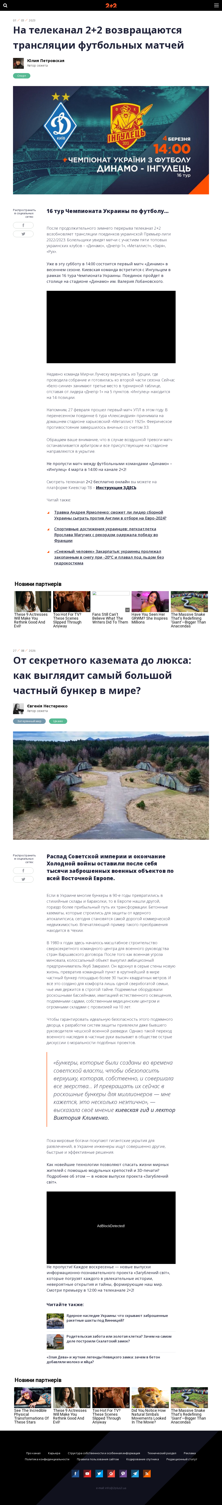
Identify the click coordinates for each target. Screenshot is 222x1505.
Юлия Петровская (45, 60)
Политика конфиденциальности (47, 1459)
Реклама (190, 1453)
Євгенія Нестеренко (47, 706)
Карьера (54, 1453)
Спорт (21, 76)
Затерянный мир (29, 721)
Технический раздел (162, 1453)
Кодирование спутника (142, 1459)
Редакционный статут (181, 1459)
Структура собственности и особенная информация (104, 1453)
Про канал (33, 1453)
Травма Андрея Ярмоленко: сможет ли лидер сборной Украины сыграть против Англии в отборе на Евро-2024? (110, 515)
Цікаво (58, 721)
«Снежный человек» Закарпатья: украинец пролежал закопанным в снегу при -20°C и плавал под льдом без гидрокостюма (109, 557)
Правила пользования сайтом (98, 1459)
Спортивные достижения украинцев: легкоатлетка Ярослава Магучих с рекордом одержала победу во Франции (106, 534)
